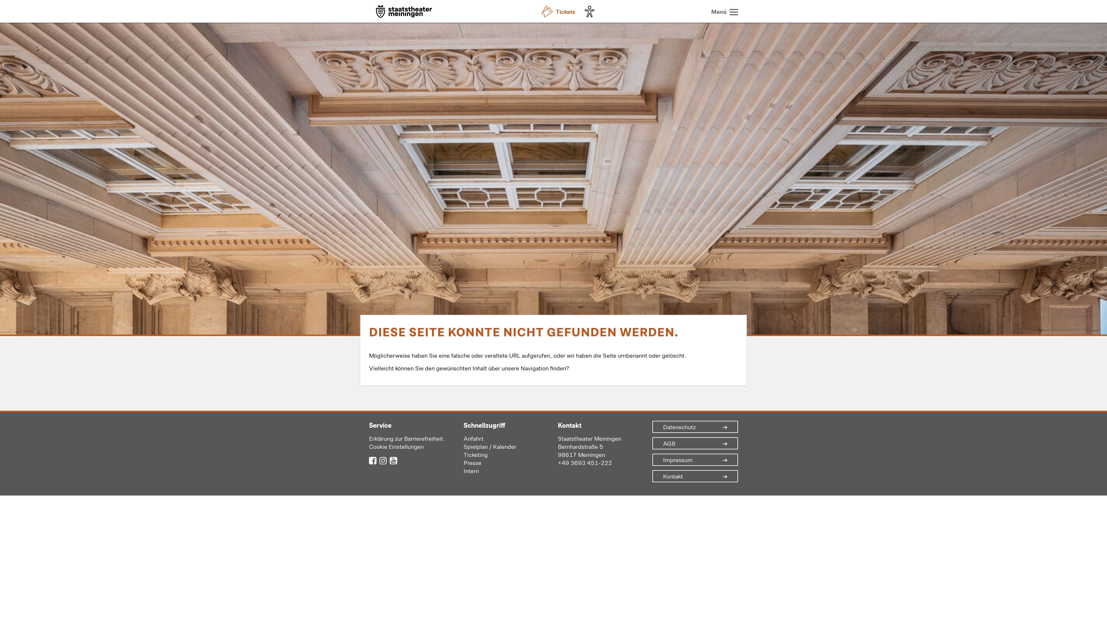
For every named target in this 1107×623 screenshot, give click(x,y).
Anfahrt (473, 438)
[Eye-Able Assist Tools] (591, 11)
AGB (669, 443)
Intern (471, 470)
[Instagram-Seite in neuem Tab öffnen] (383, 460)
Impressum (678, 460)
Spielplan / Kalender (490, 446)
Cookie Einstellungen (396, 446)
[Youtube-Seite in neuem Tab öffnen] (393, 460)
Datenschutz (679, 427)
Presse (472, 462)
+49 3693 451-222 (585, 462)
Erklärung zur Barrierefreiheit (406, 438)
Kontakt (673, 476)
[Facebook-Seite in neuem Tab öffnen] (372, 460)
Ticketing (476, 454)
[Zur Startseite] (404, 12)
